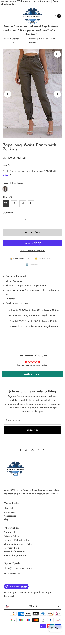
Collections (9, 512)
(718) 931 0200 (15, 574)
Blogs (6, 520)
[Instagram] (26, 450)
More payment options (32, 250)
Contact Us (10, 532)
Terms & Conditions (14, 552)
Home (6, 39)
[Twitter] (32, 450)
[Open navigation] (5, 16)
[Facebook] (20, 450)
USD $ (33, 606)
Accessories (10, 516)
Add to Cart (32, 232)
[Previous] (7, 94)
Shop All (8, 508)
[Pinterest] (38, 450)
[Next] (57, 94)
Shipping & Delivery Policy (18, 544)
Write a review (32, 374)
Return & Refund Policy (16, 540)
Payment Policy (12, 548)
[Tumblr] (44, 450)
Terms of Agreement (15, 556)
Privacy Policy (11, 536)
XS (5, 203)
